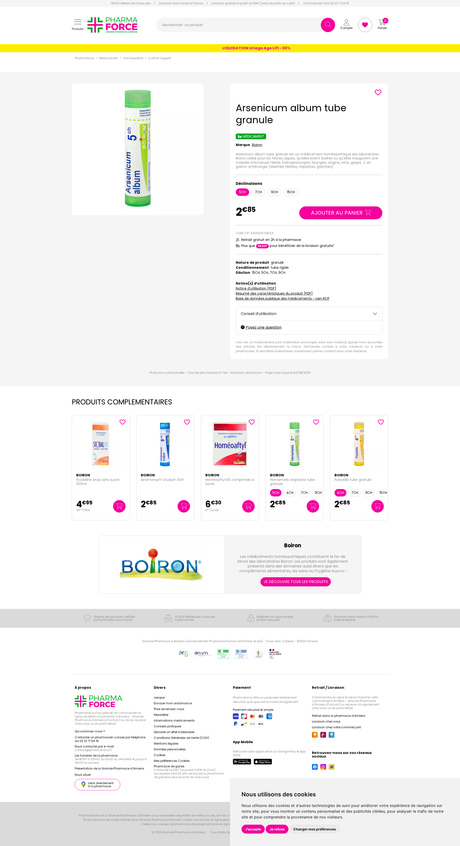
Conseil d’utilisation (258, 313)
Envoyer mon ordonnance (173, 703)
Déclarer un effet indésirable (174, 732)
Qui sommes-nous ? (90, 731)
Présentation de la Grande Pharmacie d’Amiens (109, 768)
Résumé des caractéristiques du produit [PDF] (274, 293)
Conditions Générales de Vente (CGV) (181, 738)
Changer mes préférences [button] (314, 829)
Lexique (159, 697)
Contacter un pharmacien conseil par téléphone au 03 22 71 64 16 (110, 739)
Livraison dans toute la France (181, 3)
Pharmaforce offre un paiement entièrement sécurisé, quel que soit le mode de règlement (265, 699)
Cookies (160, 755)
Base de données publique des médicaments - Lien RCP (282, 298)
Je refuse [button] (277, 829)
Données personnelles (170, 749)
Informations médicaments (174, 720)
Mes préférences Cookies (172, 761)
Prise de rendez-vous (169, 709)
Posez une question (264, 327)
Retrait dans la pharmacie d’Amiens (338, 716)
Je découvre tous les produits (296, 581)
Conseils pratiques (167, 726)
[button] (78, 25)
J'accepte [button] (253, 829)
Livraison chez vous (326, 721)
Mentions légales (166, 743)
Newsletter (161, 715)
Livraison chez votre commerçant (336, 727)
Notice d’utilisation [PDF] (256, 288)
